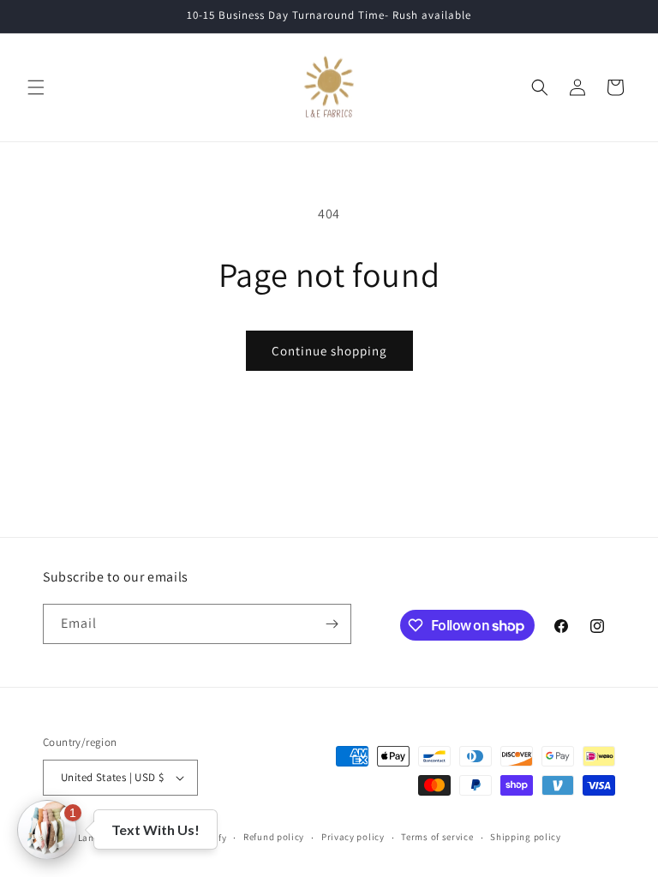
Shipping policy (525, 837)
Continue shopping (329, 351)
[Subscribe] (331, 624)
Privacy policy (353, 837)
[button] (36, 87)
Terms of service (437, 837)
